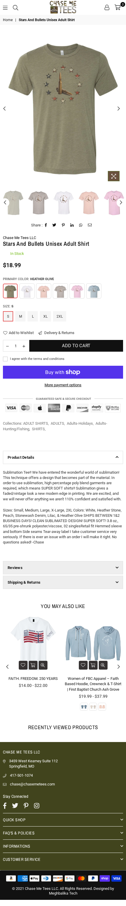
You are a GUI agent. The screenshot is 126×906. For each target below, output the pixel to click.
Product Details (21, 457)
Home (8, 20)
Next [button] (118, 108)
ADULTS (57, 423)
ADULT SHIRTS (35, 423)
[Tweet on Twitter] (54, 225)
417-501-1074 (21, 775)
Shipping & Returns (24, 582)
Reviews (15, 567)
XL (45, 316)
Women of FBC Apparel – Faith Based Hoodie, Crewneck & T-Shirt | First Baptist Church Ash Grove (93, 683)
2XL (60, 316)
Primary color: (28, 279)
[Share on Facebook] (46, 225)
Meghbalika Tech (63, 893)
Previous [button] (4, 108)
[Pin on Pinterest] (63, 225)
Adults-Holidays (80, 423)
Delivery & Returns (58, 333)
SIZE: (8, 306)
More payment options (63, 385)
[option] (63, 109)
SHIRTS (38, 429)
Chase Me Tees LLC (19, 238)
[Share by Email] (89, 225)
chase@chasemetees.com (32, 784)
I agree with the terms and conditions (36, 359)
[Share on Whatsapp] (81, 225)
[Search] (15, 7)
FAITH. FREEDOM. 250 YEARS (33, 678)
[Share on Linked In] (72, 225)
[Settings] (107, 7)
